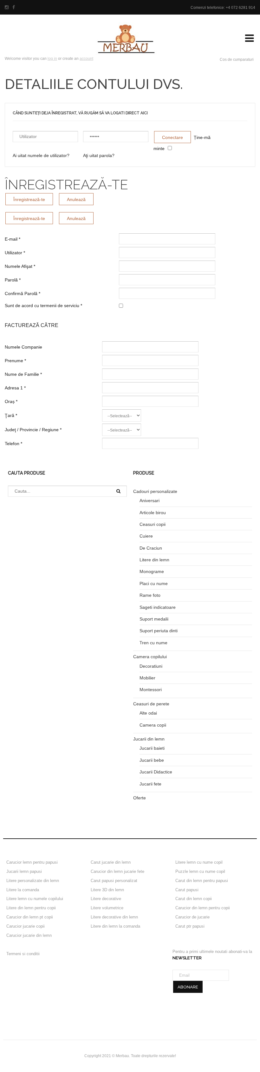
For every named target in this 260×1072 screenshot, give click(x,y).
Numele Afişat (20, 266)
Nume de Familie (23, 374)
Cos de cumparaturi (237, 59)
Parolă (13, 279)
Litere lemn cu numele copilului (34, 898)
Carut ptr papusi (190, 926)
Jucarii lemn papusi (24, 871)
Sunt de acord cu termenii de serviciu (43, 305)
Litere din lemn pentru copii (31, 907)
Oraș (11, 401)
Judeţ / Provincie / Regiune (33, 429)
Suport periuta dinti (159, 630)
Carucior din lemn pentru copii (202, 907)
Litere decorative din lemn (114, 917)
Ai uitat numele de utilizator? (41, 155)
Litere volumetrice (107, 907)
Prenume (15, 360)
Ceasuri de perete (151, 703)
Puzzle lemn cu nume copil (200, 871)
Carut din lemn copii (193, 898)
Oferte (139, 797)
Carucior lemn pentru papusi (32, 862)
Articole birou (153, 512)
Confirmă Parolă (22, 293)
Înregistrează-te (29, 199)
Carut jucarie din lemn (111, 862)
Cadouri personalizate (155, 491)
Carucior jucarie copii (25, 926)
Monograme (152, 571)
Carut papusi (186, 889)
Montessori (151, 689)
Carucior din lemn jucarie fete (117, 871)
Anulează (76, 199)
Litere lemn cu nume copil (199, 862)
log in (52, 58)
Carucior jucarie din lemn (29, 935)
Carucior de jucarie (192, 917)
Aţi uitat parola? (98, 155)
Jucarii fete (150, 783)
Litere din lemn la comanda (115, 926)
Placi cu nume (154, 583)
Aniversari (149, 500)
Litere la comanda (22, 889)
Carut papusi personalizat (114, 880)
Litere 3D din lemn (107, 889)
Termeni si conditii (23, 953)
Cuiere (146, 536)
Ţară (11, 415)
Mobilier (147, 677)
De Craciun (151, 548)
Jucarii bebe (152, 760)
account (86, 58)
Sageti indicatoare (158, 607)
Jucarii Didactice (156, 771)
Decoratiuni (151, 666)
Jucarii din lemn (149, 738)
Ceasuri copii (153, 524)
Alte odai (148, 713)
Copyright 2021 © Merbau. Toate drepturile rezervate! (130, 1056)
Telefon (13, 443)
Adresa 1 (15, 387)
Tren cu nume (153, 642)
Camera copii (153, 725)
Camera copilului (150, 656)
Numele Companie (23, 347)
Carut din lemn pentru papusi (201, 880)
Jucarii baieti (152, 748)
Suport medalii (154, 618)
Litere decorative (106, 898)
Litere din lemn (154, 559)
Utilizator (15, 252)
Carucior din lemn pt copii (29, 917)
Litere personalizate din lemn (32, 880)
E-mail (12, 239)
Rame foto (150, 595)
